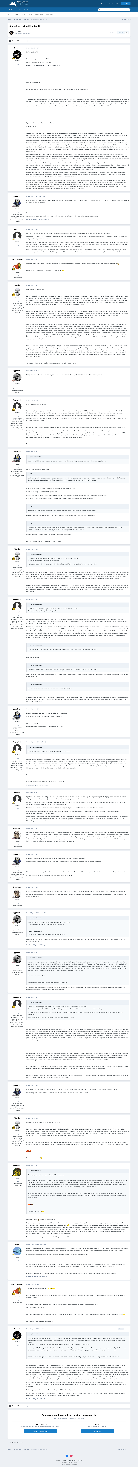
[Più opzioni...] (127, 48)
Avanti (17, 40)
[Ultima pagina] (21, 41)
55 (18, 245)
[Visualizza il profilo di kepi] (17, 1251)
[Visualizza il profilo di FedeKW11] (17, 1172)
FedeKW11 (17, 1165)
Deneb (19, 31)
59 (18, 64)
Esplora (11, 10)
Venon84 (17, 400)
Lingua (58, 1460)
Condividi (111, 32)
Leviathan (17, 196)
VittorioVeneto (17, 259)
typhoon (17, 371)
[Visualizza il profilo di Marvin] (17, 292)
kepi (17, 1244)
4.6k (17, 212)
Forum (16, 14)
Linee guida (49, 14)
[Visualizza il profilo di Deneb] (11, 33)
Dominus (17, 828)
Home (9, 14)
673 (18, 1182)
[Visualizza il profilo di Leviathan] (17, 203)
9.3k (17, 845)
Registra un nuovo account (40, 1431)
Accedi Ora (97, 1431)
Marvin (17, 285)
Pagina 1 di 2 (29, 40)
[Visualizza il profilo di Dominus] (17, 835)
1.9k (17, 276)
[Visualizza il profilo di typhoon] (17, 377)
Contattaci (72, 1460)
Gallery (24, 14)
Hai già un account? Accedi (109, 3)
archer (17, 229)
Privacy (65, 1460)
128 (18, 1261)
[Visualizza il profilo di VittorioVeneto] (17, 266)
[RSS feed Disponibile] (128, 1449)
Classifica (27, 10)
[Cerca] (128, 9)
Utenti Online (39, 14)
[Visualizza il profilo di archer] (17, 236)
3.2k (17, 387)
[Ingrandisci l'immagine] (118, 263)
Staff (30, 14)
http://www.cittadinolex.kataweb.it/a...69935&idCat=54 (43, 65)
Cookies (80, 1460)
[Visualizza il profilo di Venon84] (17, 406)
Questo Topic (120, 10)
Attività (19, 10)
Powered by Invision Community (69, 1464)
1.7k (18, 301)
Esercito (27, 33)
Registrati (126, 3)
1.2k (17, 416)
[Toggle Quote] (29, 456)
